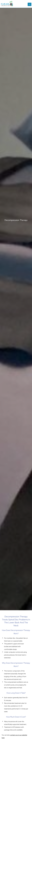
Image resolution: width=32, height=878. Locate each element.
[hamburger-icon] (29, 4)
